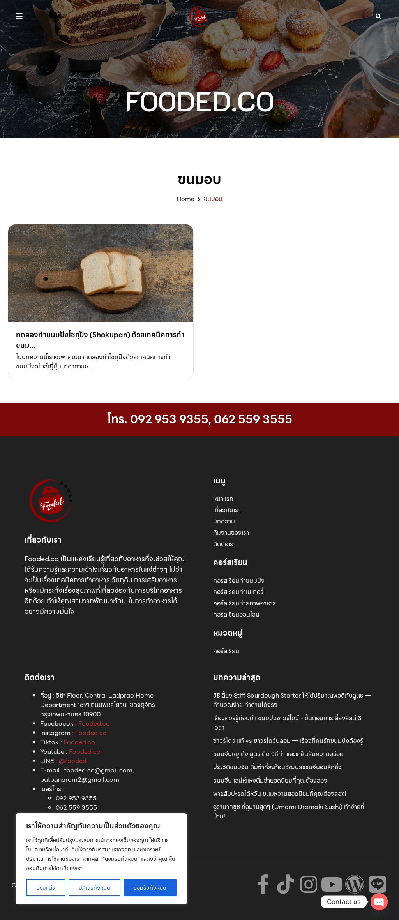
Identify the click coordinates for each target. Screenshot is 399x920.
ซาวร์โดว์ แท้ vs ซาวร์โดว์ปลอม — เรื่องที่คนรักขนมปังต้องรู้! (289, 741)
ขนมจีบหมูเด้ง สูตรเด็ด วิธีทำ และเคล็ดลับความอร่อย (278, 754)
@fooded (73, 761)
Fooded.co (94, 723)
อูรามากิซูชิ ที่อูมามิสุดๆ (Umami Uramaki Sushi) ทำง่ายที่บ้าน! (288, 811)
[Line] (377, 884)
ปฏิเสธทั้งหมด (94, 887)
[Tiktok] (285, 884)
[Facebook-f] (262, 884)
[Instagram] (308, 884)
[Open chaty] (379, 901)
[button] (19, 16)
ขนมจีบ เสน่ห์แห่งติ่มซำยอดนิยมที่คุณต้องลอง (270, 780)
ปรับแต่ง (45, 887)
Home (185, 199)
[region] (101, 858)
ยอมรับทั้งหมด (150, 887)
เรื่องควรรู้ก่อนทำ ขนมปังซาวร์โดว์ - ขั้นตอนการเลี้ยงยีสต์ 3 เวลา (287, 722)
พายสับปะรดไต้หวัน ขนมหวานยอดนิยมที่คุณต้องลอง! (279, 793)
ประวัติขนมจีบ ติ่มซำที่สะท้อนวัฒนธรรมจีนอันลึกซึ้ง (277, 767)
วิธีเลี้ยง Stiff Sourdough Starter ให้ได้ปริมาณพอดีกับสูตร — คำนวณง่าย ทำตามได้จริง (292, 700)
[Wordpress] (354, 884)
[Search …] (378, 16)
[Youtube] (331, 884)
